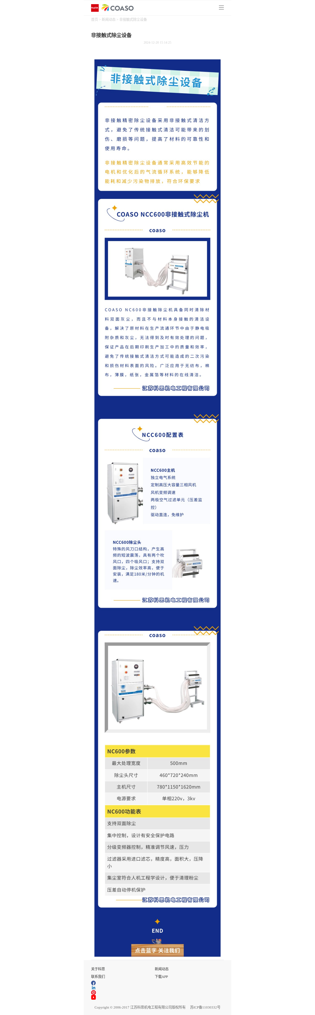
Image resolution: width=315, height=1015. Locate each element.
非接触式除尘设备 (133, 19)
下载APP (161, 977)
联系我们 (98, 977)
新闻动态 (109, 19)
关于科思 (98, 969)
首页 (95, 19)
